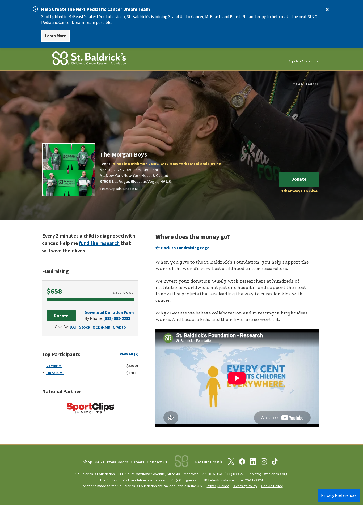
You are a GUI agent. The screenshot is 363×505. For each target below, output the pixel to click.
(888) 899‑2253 (236, 474)
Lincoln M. (55, 373)
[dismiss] (327, 9)
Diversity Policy (245, 486)
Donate (299, 179)
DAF (73, 327)
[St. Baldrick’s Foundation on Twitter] (231, 462)
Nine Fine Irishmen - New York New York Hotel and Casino (166, 164)
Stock (84, 327)
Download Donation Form (109, 313)
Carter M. (54, 366)
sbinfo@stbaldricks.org (269, 474)
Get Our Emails (209, 462)
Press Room (117, 462)
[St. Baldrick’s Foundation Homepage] (89, 59)
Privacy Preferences (339, 495)
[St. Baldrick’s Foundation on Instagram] (264, 462)
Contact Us (310, 61)
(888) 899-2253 (116, 318)
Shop (87, 462)
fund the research (99, 243)
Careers (138, 462)
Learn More (55, 36)
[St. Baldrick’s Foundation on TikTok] (275, 462)
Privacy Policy (218, 486)
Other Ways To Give (299, 191)
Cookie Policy (272, 486)
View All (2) (129, 354)
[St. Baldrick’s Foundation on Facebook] (242, 462)
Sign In (294, 61)
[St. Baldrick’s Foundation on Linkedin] (253, 462)
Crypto (119, 327)
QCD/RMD (101, 327)
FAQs (99, 462)
